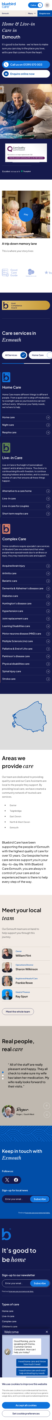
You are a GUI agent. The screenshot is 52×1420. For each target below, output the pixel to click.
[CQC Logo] (16, 151)
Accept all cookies (26, 1405)
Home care (7, 1311)
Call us (33, 5)
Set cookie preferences (26, 1413)
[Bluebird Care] (9, 6)
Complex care (9, 1321)
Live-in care (8, 1316)
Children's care (9, 1326)
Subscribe (40, 1199)
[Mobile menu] (47, 5)
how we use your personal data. (37, 1213)
